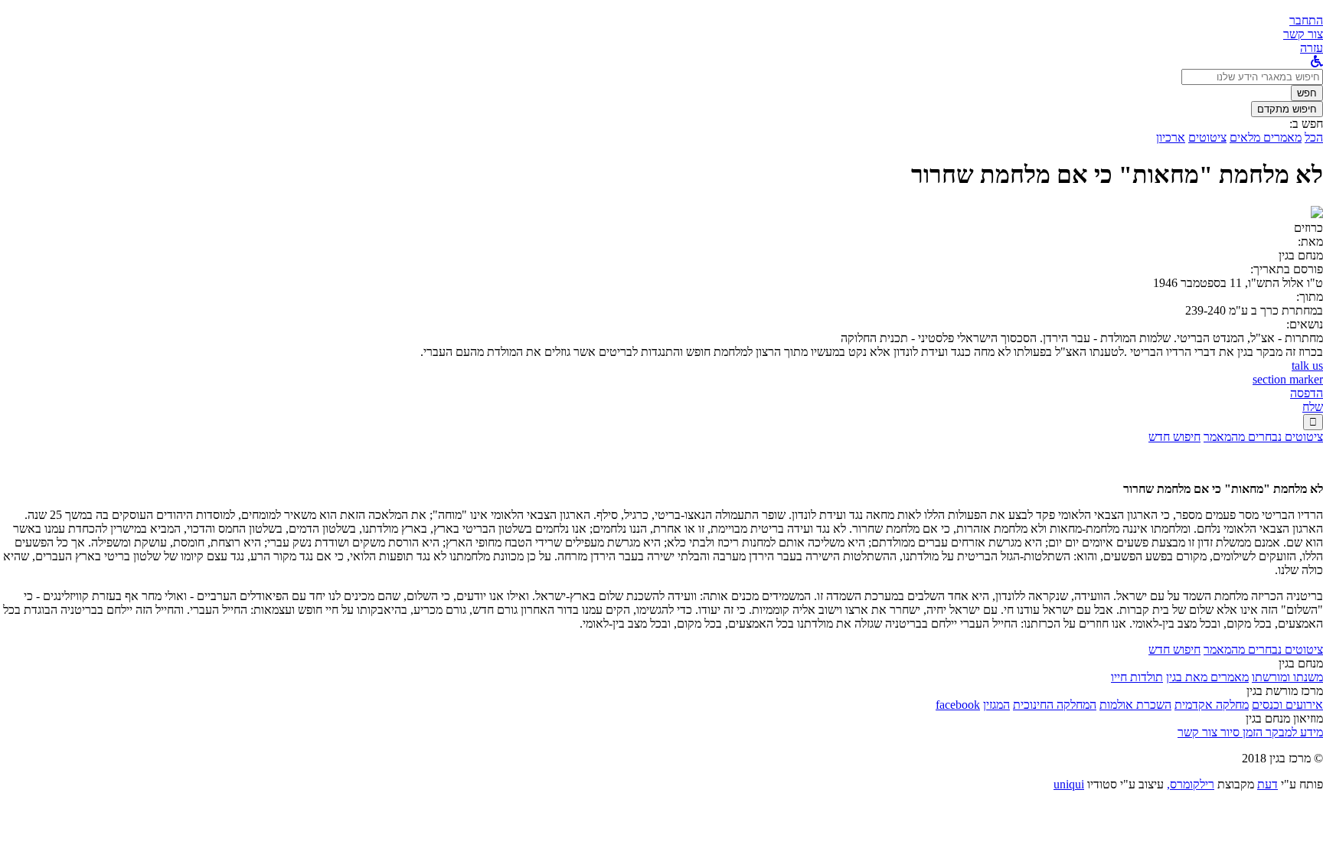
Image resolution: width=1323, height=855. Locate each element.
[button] (1306, 20)
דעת (1267, 784)
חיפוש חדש (1174, 436)
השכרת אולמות (1135, 704)
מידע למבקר (1293, 732)
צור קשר (1197, 732)
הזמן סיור (1240, 732)
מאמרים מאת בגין (1207, 677)
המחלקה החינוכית (1054, 704)
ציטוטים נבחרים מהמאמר (1263, 436)
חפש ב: (1306, 123)
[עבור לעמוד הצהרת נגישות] (1317, 61)
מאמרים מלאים (1266, 137)
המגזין (996, 704)
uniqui (1069, 784)
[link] (1303, 34)
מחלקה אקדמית (1211, 704)
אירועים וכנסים (1287, 704)
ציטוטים (1207, 137)
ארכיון (1170, 137)
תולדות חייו (1137, 677)
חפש (1307, 93)
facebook (958, 704)
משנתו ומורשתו (1287, 677)
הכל (1314, 137)
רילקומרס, (1190, 784)
